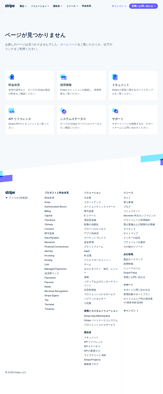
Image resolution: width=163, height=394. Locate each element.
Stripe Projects (92, 359)
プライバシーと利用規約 (137, 219)
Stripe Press (130, 272)
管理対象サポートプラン (137, 294)
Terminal (49, 304)
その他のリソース (133, 246)
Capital (48, 215)
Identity (49, 251)
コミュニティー (132, 211)
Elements (50, 242)
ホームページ (69, 44)
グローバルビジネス (95, 228)
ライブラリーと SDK (95, 355)
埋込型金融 (90, 219)
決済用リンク (52, 273)
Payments (50, 277)
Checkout (50, 219)
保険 (86, 277)
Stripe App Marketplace (97, 315)
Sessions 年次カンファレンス (140, 215)
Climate (49, 224)
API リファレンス (93, 341)
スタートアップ (92, 202)
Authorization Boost (56, 206)
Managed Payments (56, 268)
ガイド (127, 197)
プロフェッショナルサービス (100, 294)
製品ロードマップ (133, 259)
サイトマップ (131, 233)
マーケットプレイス (95, 237)
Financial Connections (56, 246)
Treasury (50, 308)
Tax (47, 299)
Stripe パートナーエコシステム (101, 320)
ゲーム (87, 264)
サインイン (118, 5)
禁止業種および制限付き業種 (139, 224)
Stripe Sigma (52, 295)
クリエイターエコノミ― (97, 259)
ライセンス (130, 228)
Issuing (48, 259)
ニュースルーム (132, 268)
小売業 (87, 303)
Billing (48, 211)
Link (47, 264)
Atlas (47, 202)
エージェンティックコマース (100, 206)
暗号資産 (49, 233)
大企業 (87, 197)
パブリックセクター (95, 298)
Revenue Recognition (56, 291)
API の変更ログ (92, 350)
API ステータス (92, 346)
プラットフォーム (93, 246)
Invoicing (49, 255)
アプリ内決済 (91, 233)
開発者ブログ (91, 364)
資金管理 (89, 242)
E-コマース (90, 215)
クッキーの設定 (132, 237)
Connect (49, 228)
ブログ (127, 206)
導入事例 (128, 202)
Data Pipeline (52, 237)
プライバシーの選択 (134, 242)
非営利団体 (90, 289)
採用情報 (128, 263)
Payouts (49, 282)
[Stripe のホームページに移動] (8, 193)
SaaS (87, 251)
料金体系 (86, 5)
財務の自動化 (91, 224)
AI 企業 (88, 255)
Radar (48, 286)
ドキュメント (91, 337)
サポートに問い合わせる (137, 289)
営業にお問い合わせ (142, 5)
